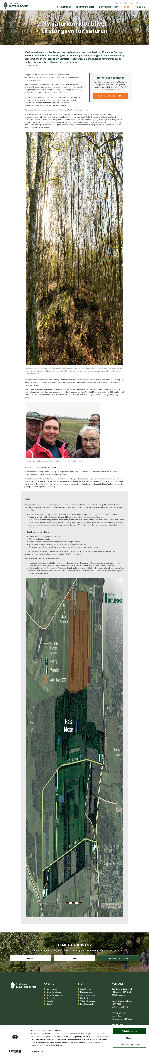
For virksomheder (108, 7)
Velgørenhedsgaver (88, 1001)
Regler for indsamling (54, 995)
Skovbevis (84, 998)
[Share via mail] (70, 69)
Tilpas (128, 1038)
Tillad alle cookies (129, 1031)
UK (137, 3)
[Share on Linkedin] (77, 69)
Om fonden (50, 998)
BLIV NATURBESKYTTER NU (110, 96)
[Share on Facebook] (84, 69)
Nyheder (118, 3)
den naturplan (39, 522)
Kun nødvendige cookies (130, 1045)
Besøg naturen (52, 989)
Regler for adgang (53, 992)
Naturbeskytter (86, 992)
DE (140, 3)
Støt (126, 7)
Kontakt (125, 3)
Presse (132, 3)
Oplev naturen (64, 7)
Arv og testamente (87, 995)
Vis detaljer (35, 1051)
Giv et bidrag (85, 989)
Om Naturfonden (85, 7)
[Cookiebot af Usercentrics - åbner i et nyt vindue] (15, 1051)
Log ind (141, 7)
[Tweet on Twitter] (91, 69)
